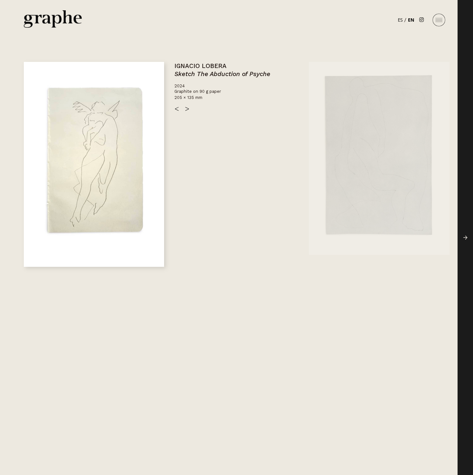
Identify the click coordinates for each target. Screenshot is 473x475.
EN (411, 20)
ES (400, 20)
